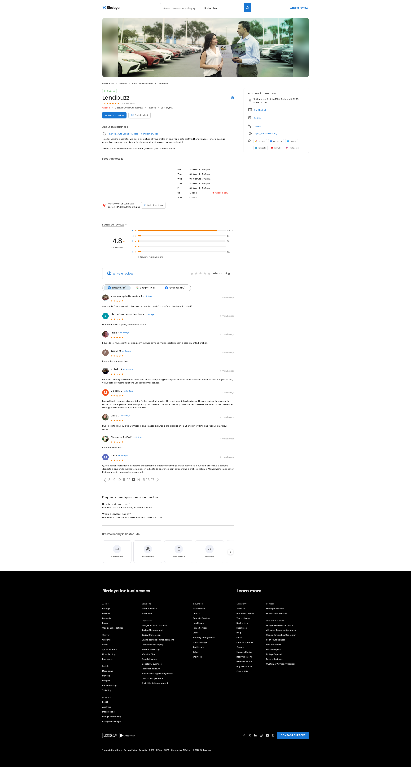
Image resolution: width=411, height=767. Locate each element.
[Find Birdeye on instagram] (261, 735)
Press (239, 637)
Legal (195, 632)
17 (152, 480)
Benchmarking (109, 685)
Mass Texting (108, 654)
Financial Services (149, 133)
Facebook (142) (177, 287)
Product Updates (244, 642)
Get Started (141, 115)
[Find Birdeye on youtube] (267, 735)
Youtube (277, 148)
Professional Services (276, 613)
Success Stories (244, 652)
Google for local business (154, 625)
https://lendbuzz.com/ (265, 133)
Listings (106, 608)
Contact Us (242, 671)
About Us (240, 608)
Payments (107, 659)
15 (143, 480)
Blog (238, 632)
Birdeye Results (244, 661)
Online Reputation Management (158, 639)
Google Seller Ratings (112, 628)
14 (138, 480)
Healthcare (198, 623)
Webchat (106, 639)
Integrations (108, 711)
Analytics (106, 707)
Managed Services (275, 608)
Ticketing (106, 690)
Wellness (197, 656)
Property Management (204, 637)
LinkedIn (262, 148)
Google (261, 141)
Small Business (149, 608)
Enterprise (147, 613)
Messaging (107, 671)
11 (124, 480)
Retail (195, 652)
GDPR (151, 750)
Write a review (299, 8)
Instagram (294, 148)
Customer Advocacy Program (280, 664)
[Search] (247, 7)
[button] (104, 480)
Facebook (277, 141)
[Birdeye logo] (111, 8)
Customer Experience (152, 678)
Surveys (106, 675)
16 (148, 480)
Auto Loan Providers (142, 83)
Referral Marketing (151, 649)
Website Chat (149, 654)
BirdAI (105, 702)
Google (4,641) (148, 287)
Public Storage (200, 642)
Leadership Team (245, 613)
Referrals (106, 618)
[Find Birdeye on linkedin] (255, 735)
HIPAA (159, 750)
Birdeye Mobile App (111, 721)
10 (119, 480)
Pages (105, 623)
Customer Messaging (152, 644)
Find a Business (273, 644)
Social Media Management (155, 683)
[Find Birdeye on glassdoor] (273, 735)
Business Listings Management (157, 673)
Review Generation (151, 635)
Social (105, 644)
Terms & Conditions (112, 750)
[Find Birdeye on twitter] (250, 735)
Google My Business (152, 664)
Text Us (257, 118)
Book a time (242, 623)
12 (128, 480)
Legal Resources (244, 666)
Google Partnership (111, 716)
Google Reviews (149, 659)
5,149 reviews (129, 103)
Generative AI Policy (181, 750)
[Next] (230, 552)
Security (143, 750)
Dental (196, 613)
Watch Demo (243, 618)
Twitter (293, 141)
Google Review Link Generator (281, 635)
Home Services (200, 628)
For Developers (273, 649)
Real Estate (198, 647)
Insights (106, 680)
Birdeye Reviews (244, 656)
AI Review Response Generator (281, 630)
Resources (241, 628)
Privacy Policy (130, 750)
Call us (257, 126)
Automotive (199, 608)
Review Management (152, 630)
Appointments (109, 649)
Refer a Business (274, 659)
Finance (123, 83)
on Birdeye (147, 296)
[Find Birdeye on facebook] (244, 735)
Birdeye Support (274, 654)
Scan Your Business (275, 639)
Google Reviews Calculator (279, 625)
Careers (240, 647)
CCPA (166, 750)
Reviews (106, 613)
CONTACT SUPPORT (293, 735)
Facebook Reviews (151, 668)
